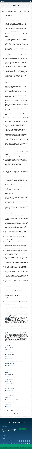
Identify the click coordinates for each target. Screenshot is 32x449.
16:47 (7, 390)
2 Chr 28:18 (10, 370)
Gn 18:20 (10, 395)
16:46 (7, 334)
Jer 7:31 (19, 325)
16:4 (6, 345)
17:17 (16, 325)
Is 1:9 (14, 390)
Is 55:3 (12, 402)
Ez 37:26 (10, 402)
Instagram (27, 441)
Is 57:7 (9, 356)
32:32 (12, 390)
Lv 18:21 (12, 361)
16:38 (7, 329)
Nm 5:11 (11, 331)
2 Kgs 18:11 (10, 381)
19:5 (20, 325)
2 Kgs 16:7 (9, 372)
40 (4, 14)
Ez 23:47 (10, 383)
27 (25, 340)
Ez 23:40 (10, 352)
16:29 (7, 374)
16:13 (7, 354)
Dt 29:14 (9, 404)
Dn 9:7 (9, 406)
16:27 (7, 370)
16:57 (7, 399)
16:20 (7, 324)
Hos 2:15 (11, 365)
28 (7, 341)
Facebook (21, 441)
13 (21, 11)
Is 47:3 (14, 377)
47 (13, 14)
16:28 (7, 372)
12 (20, 11)
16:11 (7, 352)
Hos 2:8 (13, 354)
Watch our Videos (22, 422)
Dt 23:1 (10, 318)
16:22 (7, 365)
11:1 (13, 365)
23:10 (21, 361)
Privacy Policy (21, 410)
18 (28, 11)
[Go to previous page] (3, 10)
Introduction (5, 11)
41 (5, 14)
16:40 (7, 383)
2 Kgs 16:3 (13, 325)
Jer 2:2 (9, 365)
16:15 (7, 356)
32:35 (22, 325)
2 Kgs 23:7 (10, 358)
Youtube (23, 441)
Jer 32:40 (15, 402)
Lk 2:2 (9, 345)
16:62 (7, 404)
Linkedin (25, 441)
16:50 (7, 395)
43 (8, 14)
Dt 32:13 (9, 354)
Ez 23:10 (10, 377)
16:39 (7, 381)
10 (17, 11)
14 (9, 331)
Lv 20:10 (7, 331)
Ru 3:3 (9, 349)
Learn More (23, 429)
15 (24, 11)
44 (9, 14)
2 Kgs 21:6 (18, 361)
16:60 (7, 338)
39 (2, 14)
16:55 (7, 397)
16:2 (7, 342)
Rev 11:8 (12, 388)
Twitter (19, 441)
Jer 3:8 (9, 388)
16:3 (6, 307)
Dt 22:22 (15, 331)
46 (12, 14)
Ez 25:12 (10, 399)
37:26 (6, 341)
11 (18, 11)
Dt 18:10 (15, 361)
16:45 (7, 332)
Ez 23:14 (10, 374)
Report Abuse (22, 1)
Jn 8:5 (12, 383)
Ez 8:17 (10, 342)
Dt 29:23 (10, 390)
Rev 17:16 (16, 377)
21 (8, 324)
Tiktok (29, 441)
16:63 (7, 406)
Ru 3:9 (7, 318)
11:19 (21, 340)
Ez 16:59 (10, 347)
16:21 (7, 363)
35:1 (13, 399)
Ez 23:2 (10, 386)
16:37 (7, 377)
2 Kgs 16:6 (17, 399)
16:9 (7, 349)
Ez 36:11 (10, 397)
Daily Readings (9, 422)
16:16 (7, 320)
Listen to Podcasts (15, 422)
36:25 (24, 340)
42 (6, 14)
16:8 (6, 317)
